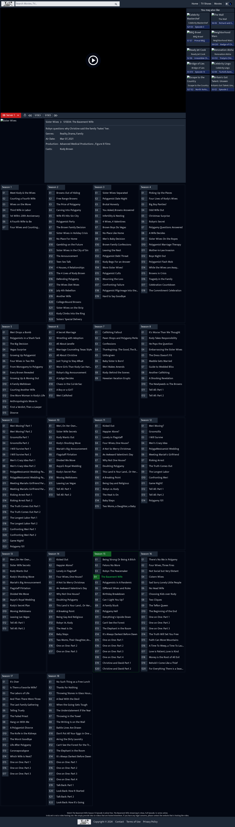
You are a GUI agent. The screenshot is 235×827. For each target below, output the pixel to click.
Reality (63, 134)
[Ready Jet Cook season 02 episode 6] (198, 50)
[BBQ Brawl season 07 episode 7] (198, 32)
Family (79, 134)
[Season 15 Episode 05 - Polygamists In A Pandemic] (56, 115)
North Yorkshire (203, 89)
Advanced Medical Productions (77, 144)
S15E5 (48, 115)
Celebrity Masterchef (198, 23)
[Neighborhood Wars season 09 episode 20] (222, 34)
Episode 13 (200, 72)
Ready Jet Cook (198, 54)
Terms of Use (133, 822)
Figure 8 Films (102, 144)
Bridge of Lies (198, 68)
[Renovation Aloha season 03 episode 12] (222, 50)
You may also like (210, 10)
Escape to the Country (198, 85)
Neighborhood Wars (222, 40)
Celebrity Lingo (223, 68)
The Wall (223, 19)
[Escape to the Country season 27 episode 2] (198, 79)
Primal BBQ (199, 40)
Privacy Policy (150, 822)
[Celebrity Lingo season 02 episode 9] (222, 63)
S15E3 (38, 115)
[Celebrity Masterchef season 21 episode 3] (198, 16)
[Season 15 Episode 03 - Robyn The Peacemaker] (30, 115)
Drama (71, 134)
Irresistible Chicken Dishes (206, 58)
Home (195, 4)
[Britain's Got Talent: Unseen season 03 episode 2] (222, 79)
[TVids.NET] (8, 3)
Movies (218, 4)
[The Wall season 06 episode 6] (222, 15)
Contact (119, 822)
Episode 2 (223, 89)
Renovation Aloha (223, 54)
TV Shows (206, 4)
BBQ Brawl (198, 36)
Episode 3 (199, 27)
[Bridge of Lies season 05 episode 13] (198, 63)
